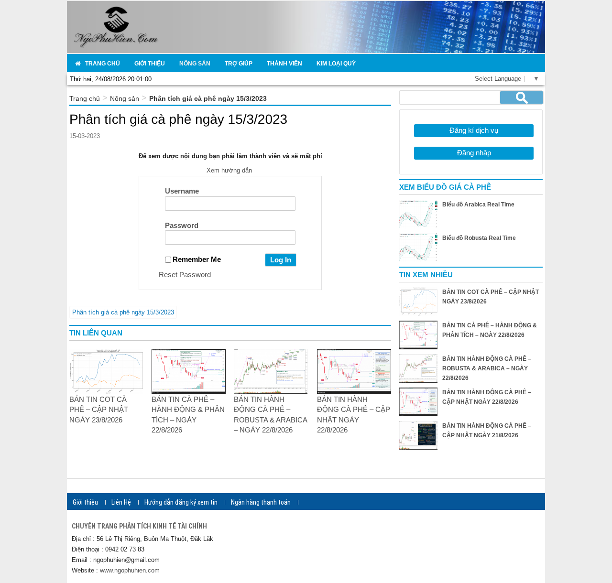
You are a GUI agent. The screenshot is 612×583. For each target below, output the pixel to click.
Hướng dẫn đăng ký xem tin (181, 502)
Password (181, 225)
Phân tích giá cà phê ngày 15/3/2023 (123, 312)
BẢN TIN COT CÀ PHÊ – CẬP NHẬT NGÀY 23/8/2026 (98, 409)
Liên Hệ (121, 502)
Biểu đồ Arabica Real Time (478, 204)
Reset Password (185, 274)
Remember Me (197, 259)
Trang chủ (84, 98)
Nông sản (124, 98)
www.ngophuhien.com (130, 570)
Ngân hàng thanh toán (261, 502)
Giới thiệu (85, 502)
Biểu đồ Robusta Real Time (479, 238)
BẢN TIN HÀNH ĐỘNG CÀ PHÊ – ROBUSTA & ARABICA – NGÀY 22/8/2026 (486, 368)
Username (182, 191)
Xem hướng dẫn (230, 170)
